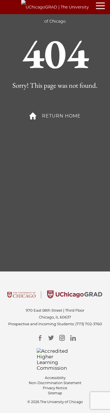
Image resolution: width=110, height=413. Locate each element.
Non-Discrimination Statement (55, 383)
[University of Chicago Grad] (75, 296)
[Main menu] (103, 6)
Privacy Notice (55, 388)
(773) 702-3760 (88, 324)
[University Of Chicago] (21, 296)
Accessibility (55, 378)
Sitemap (55, 393)
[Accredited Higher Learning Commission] (55, 359)
